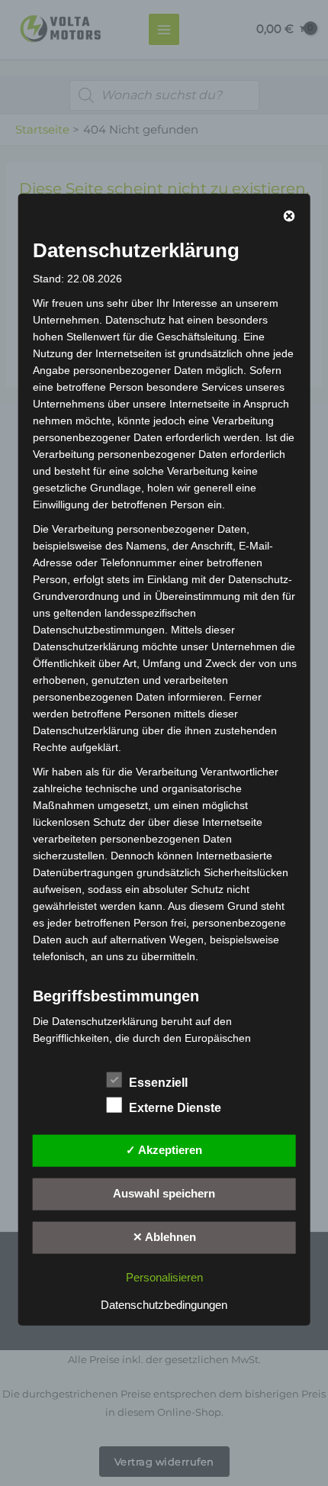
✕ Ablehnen (164, 1237)
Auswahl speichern (164, 1194)
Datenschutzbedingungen (164, 1305)
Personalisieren (164, 1278)
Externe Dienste (175, 1107)
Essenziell (158, 1082)
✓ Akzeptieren (164, 1150)
